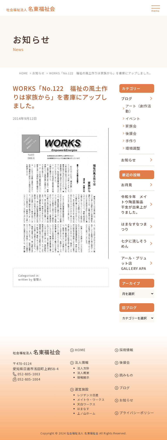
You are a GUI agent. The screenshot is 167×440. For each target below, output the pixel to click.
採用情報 (126, 350)
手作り (131, 140)
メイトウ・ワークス (91, 399)
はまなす (83, 408)
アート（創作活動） (138, 108)
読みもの (126, 375)
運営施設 (81, 389)
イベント (132, 118)
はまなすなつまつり (134, 226)
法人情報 (81, 363)
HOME (79, 350)
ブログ (126, 98)
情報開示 (83, 377)
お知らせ (128, 159)
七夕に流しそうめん (134, 243)
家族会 (131, 126)
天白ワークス (86, 404)
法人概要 (83, 372)
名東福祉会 (30, 8)
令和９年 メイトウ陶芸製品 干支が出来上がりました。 (134, 204)
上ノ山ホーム (86, 413)
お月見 (126, 184)
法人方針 (83, 368)
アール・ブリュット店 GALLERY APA (134, 263)
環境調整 (132, 148)
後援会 (131, 133)
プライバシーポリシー (136, 413)
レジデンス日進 (88, 395)
